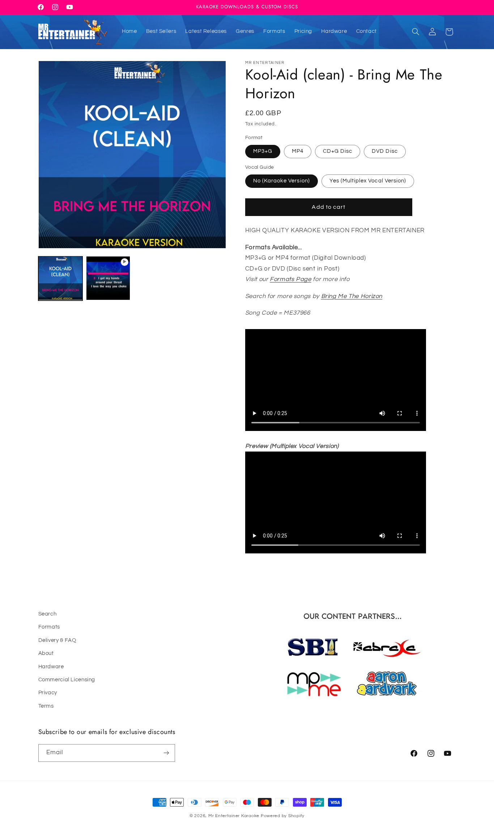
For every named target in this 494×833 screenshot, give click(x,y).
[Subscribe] (166, 752)
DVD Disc (384, 151)
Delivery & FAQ (57, 640)
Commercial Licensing (66, 679)
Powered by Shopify (283, 816)
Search (47, 614)
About (46, 653)
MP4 (297, 151)
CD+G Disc (337, 151)
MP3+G (262, 151)
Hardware (51, 666)
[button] (415, 31)
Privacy (47, 693)
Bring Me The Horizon (352, 296)
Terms (46, 706)
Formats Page (290, 279)
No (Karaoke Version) (281, 181)
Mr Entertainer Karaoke (233, 816)
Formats (49, 627)
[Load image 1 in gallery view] (60, 278)
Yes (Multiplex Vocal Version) (367, 181)
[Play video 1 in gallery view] (108, 278)
